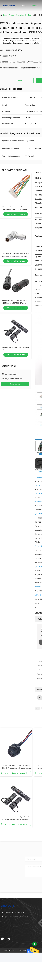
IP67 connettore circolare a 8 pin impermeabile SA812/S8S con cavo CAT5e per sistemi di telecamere (14, 209)
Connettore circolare (23, 15)
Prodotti (34, 6)
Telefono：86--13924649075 (13, 912)
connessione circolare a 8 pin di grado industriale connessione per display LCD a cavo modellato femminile (15, 349)
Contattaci (16, 81)
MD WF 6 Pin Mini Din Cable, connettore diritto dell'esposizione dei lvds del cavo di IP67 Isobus (16, 767)
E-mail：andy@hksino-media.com (15, 917)
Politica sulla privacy (9, 950)
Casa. (23, 6)
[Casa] (9, 6)
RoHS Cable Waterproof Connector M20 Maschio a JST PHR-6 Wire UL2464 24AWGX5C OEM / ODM (14, 303)
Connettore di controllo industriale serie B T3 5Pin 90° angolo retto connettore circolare (15, 256)
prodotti (11, 15)
